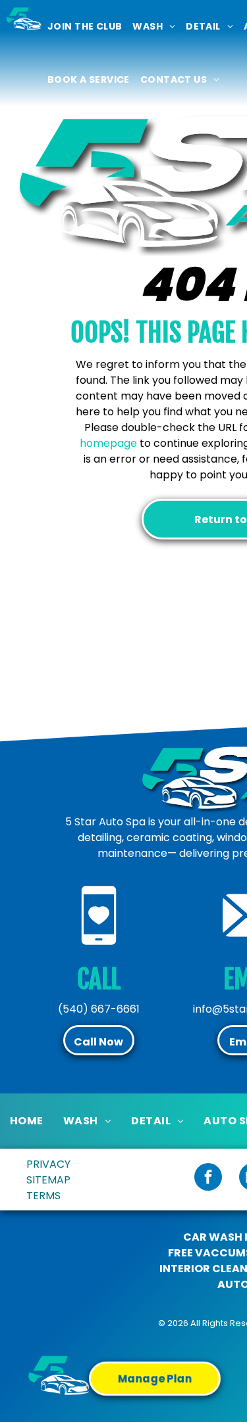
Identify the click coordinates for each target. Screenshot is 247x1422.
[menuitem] (84, 26)
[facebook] (208, 1178)
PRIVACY (48, 1164)
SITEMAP (48, 1179)
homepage (108, 443)
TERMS (43, 1195)
